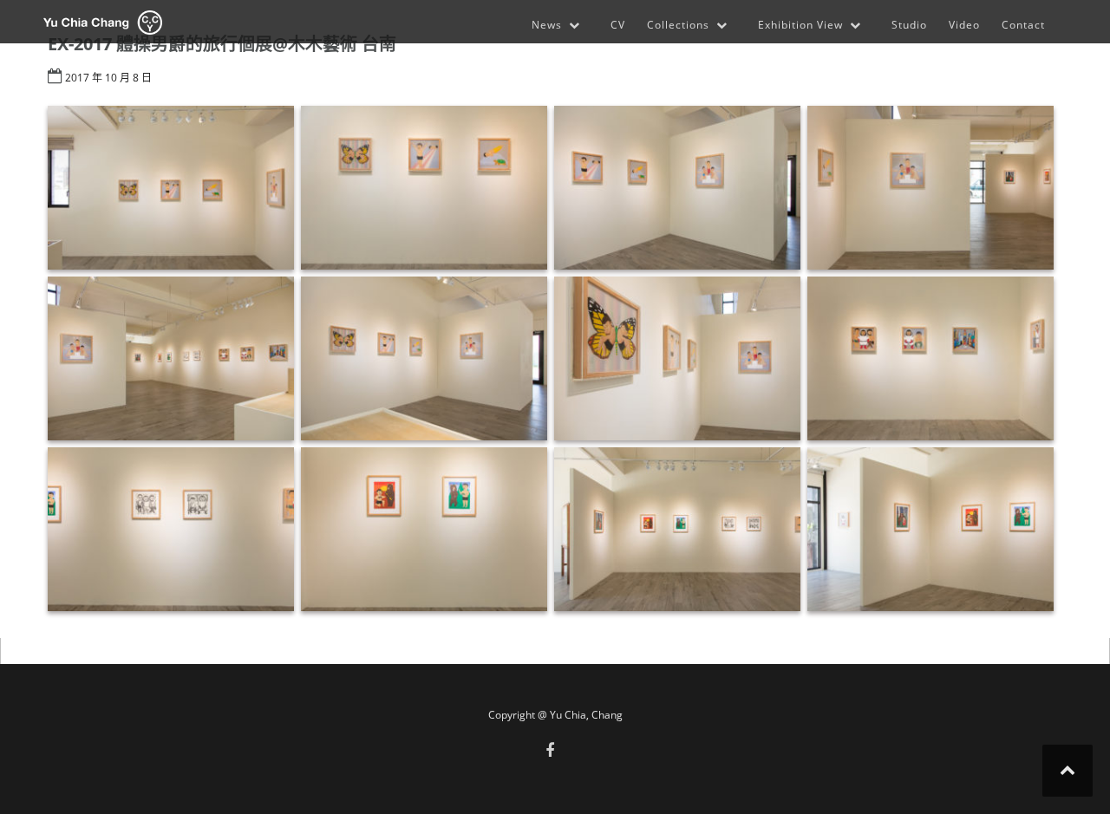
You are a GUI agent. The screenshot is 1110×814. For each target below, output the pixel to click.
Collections (678, 24)
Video (964, 24)
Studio (909, 24)
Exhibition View (800, 24)
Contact (1023, 24)
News (547, 24)
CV (617, 24)
